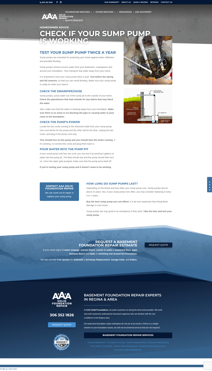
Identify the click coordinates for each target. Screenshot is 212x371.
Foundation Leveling (116, 343)
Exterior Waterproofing (136, 343)
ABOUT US (126, 2)
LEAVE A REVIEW (140, 2)
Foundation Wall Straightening (128, 350)
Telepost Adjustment (96, 343)
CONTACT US (166, 2)
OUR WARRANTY (111, 2)
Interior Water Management (126, 346)
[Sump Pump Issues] (148, 60)
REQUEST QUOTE (158, 245)
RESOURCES (125, 12)
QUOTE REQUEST (74, 21)
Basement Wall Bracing (158, 343)
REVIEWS (154, 2)
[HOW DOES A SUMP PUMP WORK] (148, 105)
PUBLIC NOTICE (8, 369)
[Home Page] (57, 16)
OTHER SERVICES (104, 12)
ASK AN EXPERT (143, 12)
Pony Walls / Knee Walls (101, 346)
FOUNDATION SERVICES (77, 12)
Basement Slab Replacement (152, 346)
